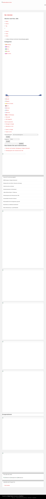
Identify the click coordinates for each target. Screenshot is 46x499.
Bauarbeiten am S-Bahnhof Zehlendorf (10, 204)
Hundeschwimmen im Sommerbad (9, 189)
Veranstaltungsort (8, 134)
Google (10, 124)
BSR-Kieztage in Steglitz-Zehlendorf (10, 180)
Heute (7, 33)
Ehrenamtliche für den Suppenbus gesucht (11, 201)
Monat (7, 21)
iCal (9, 126)
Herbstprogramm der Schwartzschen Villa (11, 195)
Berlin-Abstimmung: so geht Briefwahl (10, 207)
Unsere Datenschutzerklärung (21, 497)
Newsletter (34, 497)
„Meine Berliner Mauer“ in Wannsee (10, 192)
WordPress (21, 496)
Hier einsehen (7, 485)
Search (21, 143)
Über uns (13, 497)
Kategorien (7, 139)
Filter (8, 137)
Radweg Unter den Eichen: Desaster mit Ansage (12, 183)
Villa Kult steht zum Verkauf (8, 186)
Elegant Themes (10, 496)
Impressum (30, 497)
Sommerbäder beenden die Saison (10, 198)
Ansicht (9, 121)
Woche (7, 23)
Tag (6, 26)
